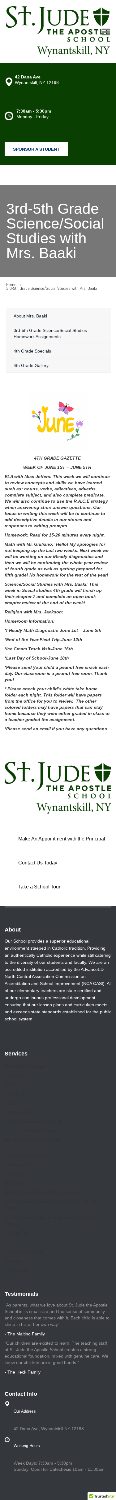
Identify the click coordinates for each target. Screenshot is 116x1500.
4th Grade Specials (32, 351)
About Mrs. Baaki (30, 315)
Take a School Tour (39, 886)
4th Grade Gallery (31, 365)
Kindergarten (17, 1164)
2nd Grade (15, 1183)
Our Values (16, 1075)
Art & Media (16, 1233)
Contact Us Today (37, 862)
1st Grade (15, 1173)
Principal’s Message (25, 1066)
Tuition (11, 1103)
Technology (16, 1270)
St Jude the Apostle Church (32, 1130)
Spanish (13, 1261)
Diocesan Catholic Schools (32, 1140)
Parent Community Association (36, 1121)
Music (11, 1242)
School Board (18, 1112)
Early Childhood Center (28, 1155)
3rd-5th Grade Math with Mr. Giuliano (42, 1192)
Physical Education (24, 1252)
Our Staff (14, 1084)
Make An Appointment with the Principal (61, 838)
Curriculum (16, 1093)
